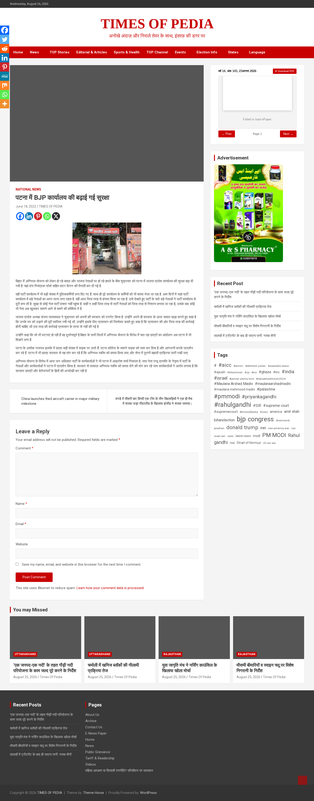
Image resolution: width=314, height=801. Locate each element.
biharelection (224, 420)
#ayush (219, 372)
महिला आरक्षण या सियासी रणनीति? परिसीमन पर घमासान (119, 771)
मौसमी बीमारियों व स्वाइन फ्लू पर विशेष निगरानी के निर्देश (247, 326)
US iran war (269, 443)
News (34, 52)
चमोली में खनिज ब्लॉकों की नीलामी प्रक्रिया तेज (242, 307)
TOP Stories (59, 52)
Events (180, 52)
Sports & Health (127, 52)
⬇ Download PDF (284, 71)
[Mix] (4, 85)
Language (257, 52)
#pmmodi (227, 396)
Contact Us (93, 727)
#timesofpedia (249, 412)
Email (21, 524)
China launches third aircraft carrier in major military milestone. (60, 401)
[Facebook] (20, 216)
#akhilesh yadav (255, 365)
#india (288, 371)
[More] (4, 103)
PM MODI (274, 435)
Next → (288, 134)
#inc (276, 372)
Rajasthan (172, 654)
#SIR (257, 406)
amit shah (291, 412)
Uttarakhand (25, 654)
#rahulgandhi (232, 404)
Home (18, 52)
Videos (90, 764)
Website (22, 544)
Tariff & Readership (99, 758)
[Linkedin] (29, 216)
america (276, 412)
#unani (264, 412)
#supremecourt (226, 412)
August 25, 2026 (25, 677)
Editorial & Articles (91, 52)
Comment (24, 448)
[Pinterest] (38, 216)
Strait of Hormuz (249, 443)
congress (261, 419)
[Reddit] (4, 48)
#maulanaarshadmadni (273, 384)
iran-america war (278, 428)
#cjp (247, 372)
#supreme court (276, 406)
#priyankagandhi (259, 396)
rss (232, 443)
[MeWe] (4, 76)
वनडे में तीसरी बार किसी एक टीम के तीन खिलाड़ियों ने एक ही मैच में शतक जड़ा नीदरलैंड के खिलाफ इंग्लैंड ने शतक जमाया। (153, 401)
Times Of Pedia (51, 677)
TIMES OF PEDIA (157, 23)
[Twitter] (4, 39)
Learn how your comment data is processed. (110, 588)
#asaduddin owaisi (278, 365)
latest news (243, 436)
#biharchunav (235, 372)
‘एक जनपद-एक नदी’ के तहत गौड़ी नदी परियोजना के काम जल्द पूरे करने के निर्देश (44, 668)
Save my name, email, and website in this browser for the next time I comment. (81, 564)
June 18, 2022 (26, 206)
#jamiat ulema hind (241, 378)
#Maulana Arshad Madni (233, 384)
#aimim (238, 365)
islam (230, 436)
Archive (91, 721)
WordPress (148, 793)
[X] (56, 216)
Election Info (207, 52)
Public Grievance (97, 752)
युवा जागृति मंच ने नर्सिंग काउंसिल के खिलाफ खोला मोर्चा (247, 316)
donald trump (242, 427)
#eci (254, 372)
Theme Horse (93, 793)
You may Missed (30, 610)
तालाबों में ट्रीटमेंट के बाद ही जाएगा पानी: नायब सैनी (245, 336)
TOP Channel (157, 52)
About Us (92, 715)
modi (256, 436)
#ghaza (265, 372)
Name (21, 504)
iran (263, 428)
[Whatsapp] (47, 216)
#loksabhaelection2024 (270, 378)
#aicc (225, 365)
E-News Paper (96, 733)
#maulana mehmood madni (234, 389)
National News (28, 189)
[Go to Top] (302, 780)
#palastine (266, 389)
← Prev (227, 134)
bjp (241, 419)
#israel (220, 378)
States (233, 52)
